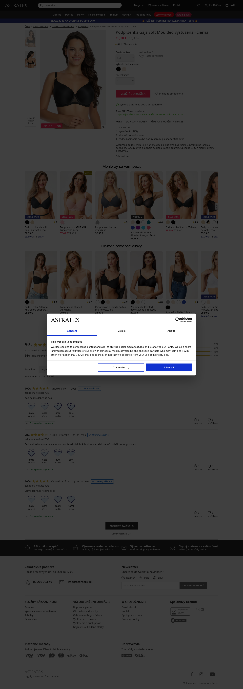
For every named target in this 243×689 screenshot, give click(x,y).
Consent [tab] (72, 330)
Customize (119, 367)
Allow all (169, 367)
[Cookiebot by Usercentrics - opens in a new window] (177, 319)
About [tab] (171, 330)
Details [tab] (122, 330)
